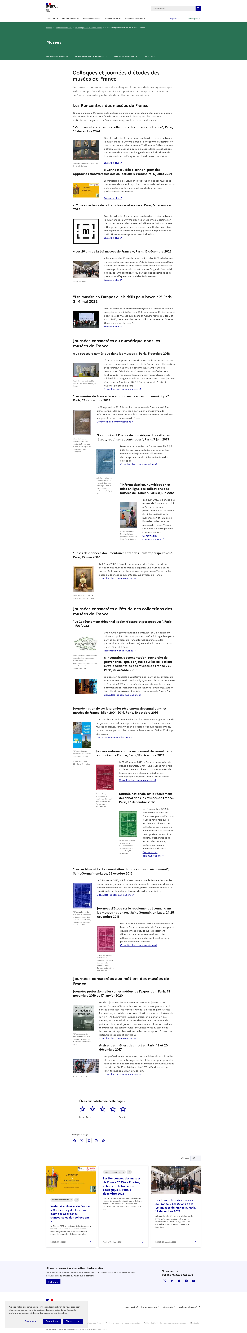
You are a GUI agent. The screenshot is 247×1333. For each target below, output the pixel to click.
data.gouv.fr (130, 1307)
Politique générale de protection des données (123, 1323)
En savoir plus (111, 162)
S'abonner (53, 1281)
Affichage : (187, 1158)
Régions (173, 18)
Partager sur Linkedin (89, 1140)
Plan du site (194, 1323)
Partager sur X (81, 1140)
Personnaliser (31, 1321)
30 (193, 1158)
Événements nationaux (135, 18)
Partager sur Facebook (74, 1140)
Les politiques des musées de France (88, 27)
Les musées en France (64, 27)
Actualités (50, 18)
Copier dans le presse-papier (103, 1140)
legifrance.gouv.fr (149, 1307)
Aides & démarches (91, 18)
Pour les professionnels (124, 56)
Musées (49, 27)
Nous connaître (69, 18)
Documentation (111, 18)
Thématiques (192, 18)
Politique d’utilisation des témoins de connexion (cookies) (165, 1323)
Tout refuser (52, 1321)
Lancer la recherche (198, 8)
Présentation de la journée (118, 650)
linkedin (171, 1280)
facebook (179, 1280)
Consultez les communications (121, 389)
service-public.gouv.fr (188, 1307)
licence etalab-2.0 (98, 1330)
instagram (186, 1280)
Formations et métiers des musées (89, 56)
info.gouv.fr (168, 1307)
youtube (193, 1280)
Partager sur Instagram (96, 1140)
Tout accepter (73, 1321)
